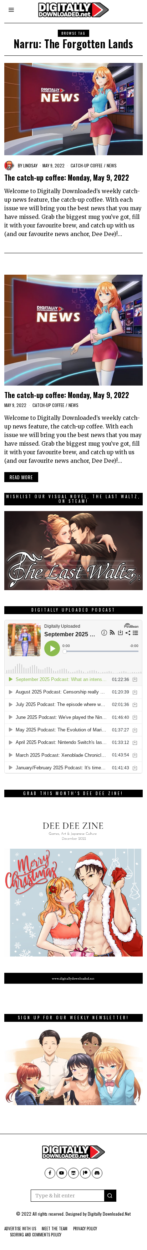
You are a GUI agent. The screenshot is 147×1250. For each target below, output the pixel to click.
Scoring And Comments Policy (35, 1234)
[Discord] (97, 1173)
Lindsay (30, 165)
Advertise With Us (20, 1228)
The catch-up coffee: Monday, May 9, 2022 (66, 177)
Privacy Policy (85, 1228)
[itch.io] (73, 1173)
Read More (21, 477)
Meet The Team (54, 1228)
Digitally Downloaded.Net (109, 1214)
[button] (110, 1196)
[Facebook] (50, 1173)
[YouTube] (61, 1173)
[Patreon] (85, 1173)
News (112, 165)
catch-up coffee (86, 165)
